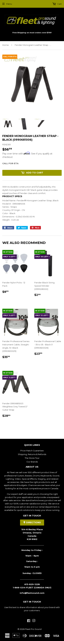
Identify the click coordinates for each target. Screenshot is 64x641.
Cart (59, 4)
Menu (9, 4)
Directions (33, 522)
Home (5, 45)
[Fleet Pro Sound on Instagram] (33, 621)
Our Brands (32, 461)
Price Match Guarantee (32, 450)
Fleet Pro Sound (33, 629)
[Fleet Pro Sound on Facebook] (28, 621)
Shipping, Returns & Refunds (32, 454)
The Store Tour (32, 458)
